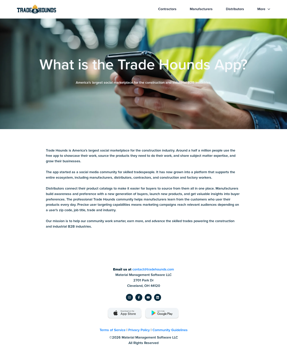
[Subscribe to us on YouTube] (148, 297)
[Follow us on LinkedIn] (157, 297)
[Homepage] (36, 9)
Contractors (167, 9)
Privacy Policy (139, 330)
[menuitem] (168, 9)
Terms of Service (113, 330)
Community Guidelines (170, 330)
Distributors (235, 9)
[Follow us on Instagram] (129, 297)
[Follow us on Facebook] (138, 297)
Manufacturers (201, 9)
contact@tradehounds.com (153, 269)
